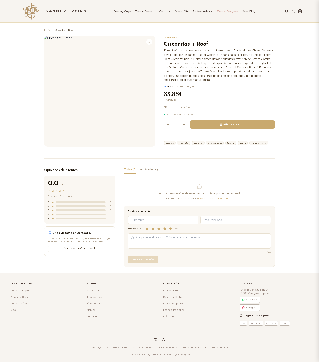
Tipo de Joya (94, 303)
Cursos (163, 11)
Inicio (47, 30)
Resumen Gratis (172, 297)
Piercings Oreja (19, 297)
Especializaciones (173, 310)
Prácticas (168, 316)
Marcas (91, 310)
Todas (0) (130, 169)
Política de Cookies (142, 347)
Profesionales (201, 11)
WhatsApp (251, 299)
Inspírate (92, 316)
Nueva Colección (97, 290)
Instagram (251, 307)
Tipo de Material (96, 297)
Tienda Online (143, 11)
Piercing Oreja (122, 11)
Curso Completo (173, 303)
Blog (13, 310)
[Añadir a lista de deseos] (149, 42)
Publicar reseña (143, 259)
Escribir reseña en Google (81, 248)
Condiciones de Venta (167, 347)
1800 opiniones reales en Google (215, 198)
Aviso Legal (96, 347)
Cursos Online (171, 290)
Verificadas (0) (148, 169)
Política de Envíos (220, 347)
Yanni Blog (248, 11)
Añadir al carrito (234, 124)
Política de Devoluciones (194, 347)
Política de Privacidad (117, 347)
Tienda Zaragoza (227, 11)
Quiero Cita (182, 11)
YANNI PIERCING (66, 11)
